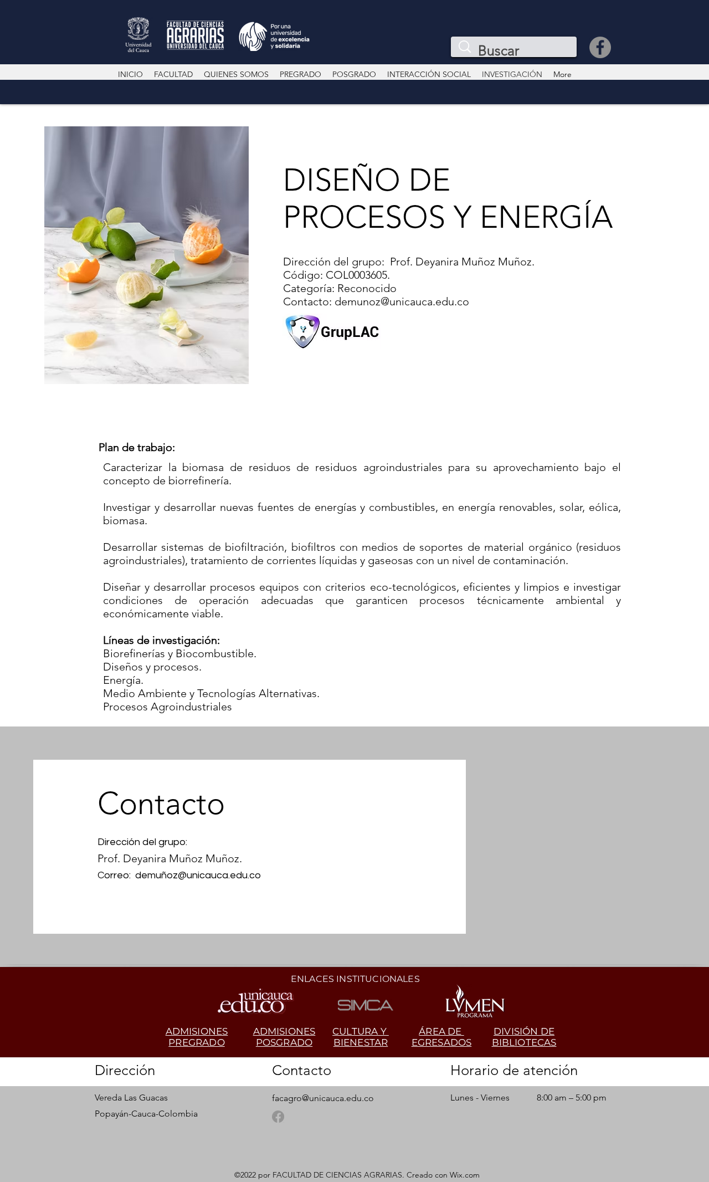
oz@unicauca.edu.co (214, 875)
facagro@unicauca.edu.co (323, 1098)
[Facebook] (600, 47)
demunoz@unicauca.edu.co (402, 301)
